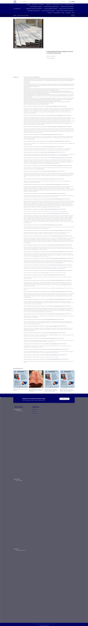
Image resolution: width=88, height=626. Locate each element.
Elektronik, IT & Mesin (69, 4)
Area (73, 12)
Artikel (62, 12)
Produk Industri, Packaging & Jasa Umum (64, 10)
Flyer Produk (41, 4)
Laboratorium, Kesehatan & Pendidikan (34, 8)
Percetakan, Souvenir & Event (34, 10)
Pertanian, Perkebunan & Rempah (50, 8)
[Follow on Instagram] (70, 1)
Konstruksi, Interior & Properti (67, 6)
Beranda (28, 4)
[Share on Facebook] (47, 58)
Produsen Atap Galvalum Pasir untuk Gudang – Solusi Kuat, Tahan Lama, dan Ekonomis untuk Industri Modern (67, 390)
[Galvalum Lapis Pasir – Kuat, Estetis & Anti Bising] (20, 379)
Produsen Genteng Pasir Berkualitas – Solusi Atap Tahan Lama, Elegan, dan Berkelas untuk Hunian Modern (51, 390)
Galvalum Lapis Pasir (22, 15)
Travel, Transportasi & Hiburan (48, 10)
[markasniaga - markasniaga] (16, 1)
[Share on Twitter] (48, 58)
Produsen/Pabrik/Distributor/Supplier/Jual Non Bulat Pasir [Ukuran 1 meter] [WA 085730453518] (36, 390)
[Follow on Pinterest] (72, 1)
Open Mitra (49, 12)
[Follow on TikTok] (71, 1)
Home (14, 15)
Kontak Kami (68, 12)
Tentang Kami (34, 4)
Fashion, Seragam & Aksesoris (36, 6)
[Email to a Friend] (50, 58)
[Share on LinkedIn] (53, 58)
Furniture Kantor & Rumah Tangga (51, 6)
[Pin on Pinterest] (52, 58)
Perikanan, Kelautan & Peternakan (66, 8)
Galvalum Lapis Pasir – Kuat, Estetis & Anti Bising (20, 390)
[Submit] (64, 2)
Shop (62, 4)
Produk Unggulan (56, 4)
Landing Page (48, 4)
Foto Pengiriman (56, 12)
